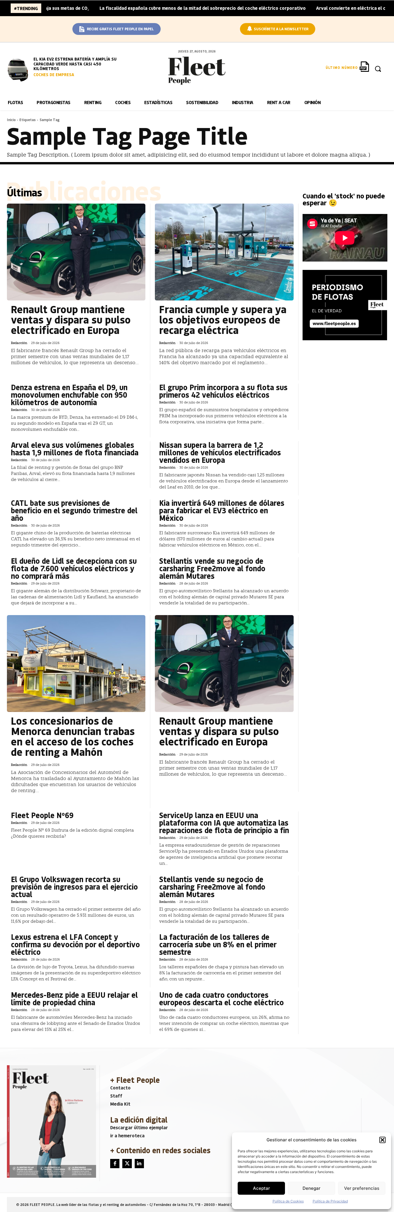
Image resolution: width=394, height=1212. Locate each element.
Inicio (11, 119)
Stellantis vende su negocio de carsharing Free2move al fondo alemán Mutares (212, 568)
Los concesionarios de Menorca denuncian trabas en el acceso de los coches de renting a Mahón (73, 736)
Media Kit (120, 1104)
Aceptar (261, 1188)
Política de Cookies (288, 1201)
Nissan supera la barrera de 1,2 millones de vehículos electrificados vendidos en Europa (220, 452)
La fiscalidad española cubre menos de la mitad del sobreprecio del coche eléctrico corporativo (167, 8)
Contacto (120, 1088)
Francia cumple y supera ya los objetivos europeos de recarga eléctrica (222, 319)
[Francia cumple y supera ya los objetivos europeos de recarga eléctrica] (224, 252)
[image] (19, 69)
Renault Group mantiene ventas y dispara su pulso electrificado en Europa (71, 319)
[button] (382, 1140)
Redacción (19, 343)
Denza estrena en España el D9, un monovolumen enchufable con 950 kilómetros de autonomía (69, 394)
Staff (116, 1096)
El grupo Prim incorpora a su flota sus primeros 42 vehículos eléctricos (223, 391)
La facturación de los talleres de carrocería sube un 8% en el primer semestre (218, 944)
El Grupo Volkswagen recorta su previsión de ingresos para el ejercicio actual (74, 886)
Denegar (311, 1188)
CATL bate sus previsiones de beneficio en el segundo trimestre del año (74, 510)
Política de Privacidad (330, 1201)
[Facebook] (114, 1163)
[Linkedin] (139, 1163)
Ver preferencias (361, 1188)
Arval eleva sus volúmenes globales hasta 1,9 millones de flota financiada (74, 448)
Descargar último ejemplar (139, 1127)
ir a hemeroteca (127, 1135)
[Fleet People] (197, 70)
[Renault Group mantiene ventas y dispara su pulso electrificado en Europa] (76, 252)
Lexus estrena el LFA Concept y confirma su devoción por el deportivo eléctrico (75, 944)
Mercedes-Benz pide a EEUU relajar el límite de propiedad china (74, 998)
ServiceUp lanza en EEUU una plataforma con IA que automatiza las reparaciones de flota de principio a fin (224, 822)
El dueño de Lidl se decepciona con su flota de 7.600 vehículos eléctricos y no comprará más (74, 568)
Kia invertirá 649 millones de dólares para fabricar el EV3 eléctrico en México (221, 510)
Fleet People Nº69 (42, 815)
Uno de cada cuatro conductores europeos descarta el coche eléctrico (221, 998)
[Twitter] (127, 1163)
